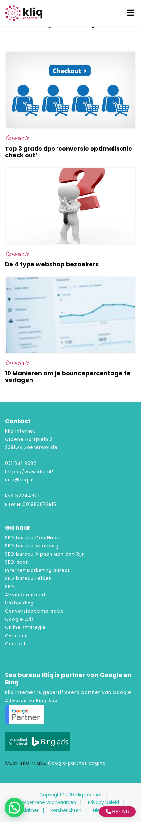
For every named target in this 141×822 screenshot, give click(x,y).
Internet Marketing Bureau (38, 570)
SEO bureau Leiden (28, 578)
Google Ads (19, 619)
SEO (9, 587)
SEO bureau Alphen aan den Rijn (45, 554)
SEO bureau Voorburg (32, 546)
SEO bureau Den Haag (32, 538)
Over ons (16, 636)
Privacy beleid (103, 802)
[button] (14, 807)
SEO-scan (17, 562)
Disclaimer (27, 810)
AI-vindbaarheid (25, 595)
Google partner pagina (77, 763)
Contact (15, 644)
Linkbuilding (19, 603)
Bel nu (120, 811)
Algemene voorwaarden (49, 802)
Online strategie (25, 627)
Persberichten (65, 810)
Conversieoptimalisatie (34, 611)
